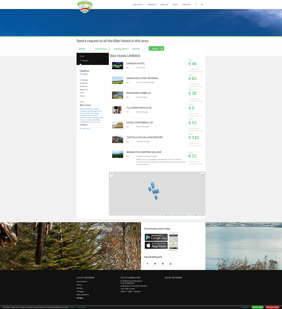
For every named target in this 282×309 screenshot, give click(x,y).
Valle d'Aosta (89, 122)
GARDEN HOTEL (135, 63)
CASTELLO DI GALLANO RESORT (144, 137)
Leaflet (162, 215)
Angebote (152, 4)
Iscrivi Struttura (82, 281)
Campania (83, 111)
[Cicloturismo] (147, 264)
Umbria (82, 122)
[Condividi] (78, 298)
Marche (90, 115)
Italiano (123, 291)
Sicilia (101, 118)
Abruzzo (82, 109)
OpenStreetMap (176, 215)
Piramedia (142, 286)
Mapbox (203, 215)
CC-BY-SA (190, 215)
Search (155, 48)
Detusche (137, 291)
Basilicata (89, 109)
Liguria (96, 113)
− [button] (111, 177)
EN (202, 4)
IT (196, 4)
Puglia (89, 118)
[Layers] (202, 175)
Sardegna (95, 118)
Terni (82, 95)
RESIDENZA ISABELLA (138, 92)
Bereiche (164, 4)
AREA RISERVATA (83, 295)
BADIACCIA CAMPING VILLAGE (143, 151)
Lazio (92, 113)
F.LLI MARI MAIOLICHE (139, 107)
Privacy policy (81, 307)
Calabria (96, 109)
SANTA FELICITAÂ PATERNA (142, 78)
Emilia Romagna (92, 111)
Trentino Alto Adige (93, 120)
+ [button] (111, 174)
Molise (95, 115)
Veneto (97, 122)
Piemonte (83, 118)
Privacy (79, 285)
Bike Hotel (137, 4)
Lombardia (83, 115)
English (129, 291)
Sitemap (79, 288)
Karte (175, 4)
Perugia (84, 74)
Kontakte (186, 4)
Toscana (83, 120)
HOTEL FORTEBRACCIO (139, 122)
